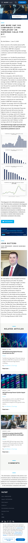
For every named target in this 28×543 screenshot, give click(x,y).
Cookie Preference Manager (8, 540)
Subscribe (22, 2)
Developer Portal (5, 511)
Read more (5, 368)
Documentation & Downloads (7, 508)
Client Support (4, 502)
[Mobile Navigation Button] (2, 2)
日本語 (2, 517)
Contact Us (3, 505)
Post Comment (8, 221)
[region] (14, 533)
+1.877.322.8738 (8, 499)
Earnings (14, 365)
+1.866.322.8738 (7, 496)
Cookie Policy (20, 527)
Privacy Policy (18, 532)
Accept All (20, 539)
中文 (2, 514)
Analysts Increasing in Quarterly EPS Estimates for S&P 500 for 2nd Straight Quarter (13, 435)
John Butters (6, 41)
